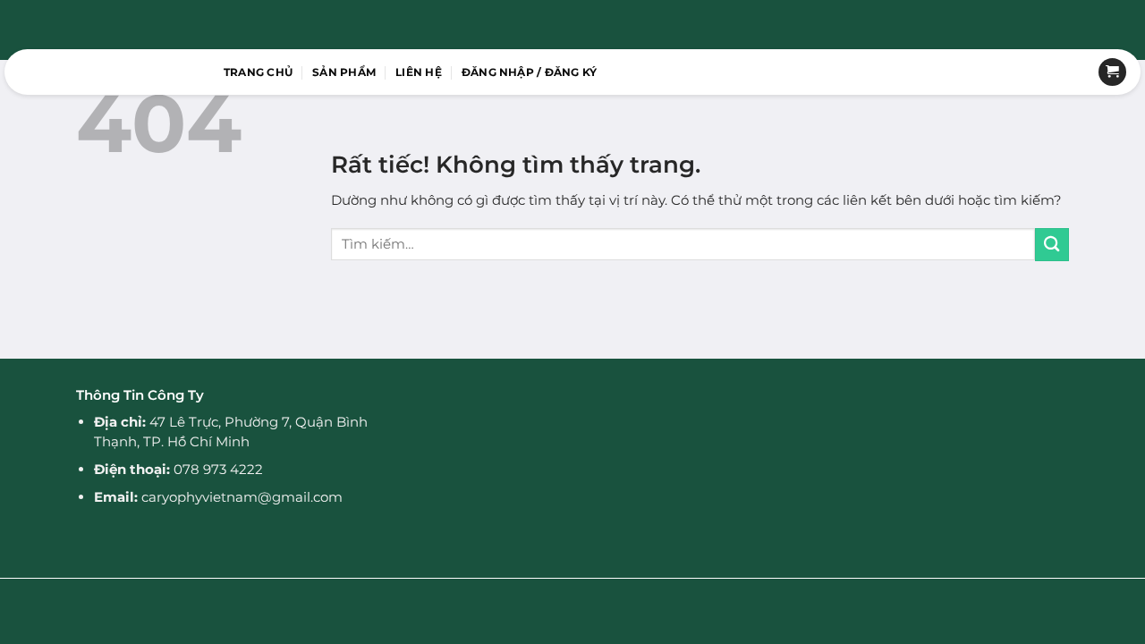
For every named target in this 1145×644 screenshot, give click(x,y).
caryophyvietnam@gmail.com (242, 496)
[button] (530, 72)
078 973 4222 (218, 469)
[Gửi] (1052, 244)
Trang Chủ (258, 72)
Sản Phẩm (344, 72)
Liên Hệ (418, 72)
